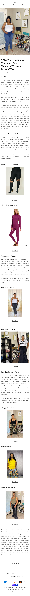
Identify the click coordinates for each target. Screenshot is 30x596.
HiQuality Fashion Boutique (14, 587)
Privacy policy (21, 589)
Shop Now (15, 200)
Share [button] (4, 76)
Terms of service (15, 591)
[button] (4, 4)
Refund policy (13, 589)
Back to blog (16, 563)
